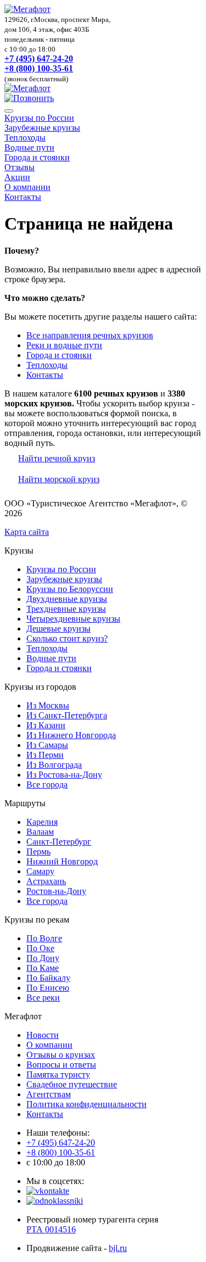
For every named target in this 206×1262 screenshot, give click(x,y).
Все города (47, 784)
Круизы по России (39, 117)
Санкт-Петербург (58, 841)
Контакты (22, 197)
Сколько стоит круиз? (67, 638)
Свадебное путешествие (71, 1084)
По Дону (42, 958)
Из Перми (45, 755)
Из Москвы (47, 705)
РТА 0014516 (51, 1229)
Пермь (38, 851)
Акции (17, 177)
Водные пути (29, 147)
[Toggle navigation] (8, 111)
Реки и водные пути (64, 345)
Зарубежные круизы (42, 127)
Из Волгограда (54, 764)
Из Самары (47, 745)
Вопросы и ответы (61, 1064)
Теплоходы (25, 137)
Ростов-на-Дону (56, 891)
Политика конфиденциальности (86, 1104)
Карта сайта (26, 532)
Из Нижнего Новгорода (71, 735)
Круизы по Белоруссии (69, 589)
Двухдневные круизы (66, 599)
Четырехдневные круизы (73, 618)
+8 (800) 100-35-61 (38, 68)
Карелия (42, 822)
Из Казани (45, 725)
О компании (27, 187)
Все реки (43, 997)
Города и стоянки (37, 157)
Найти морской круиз (58, 479)
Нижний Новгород (62, 861)
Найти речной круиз (56, 458)
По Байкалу (48, 977)
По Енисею (47, 987)
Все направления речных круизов (89, 335)
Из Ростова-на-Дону (64, 774)
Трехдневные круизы (66, 608)
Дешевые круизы (58, 628)
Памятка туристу (58, 1074)
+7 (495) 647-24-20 (38, 58)
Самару (40, 871)
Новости (42, 1035)
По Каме (42, 968)
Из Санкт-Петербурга (66, 715)
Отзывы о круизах (60, 1054)
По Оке (40, 948)
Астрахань (46, 881)
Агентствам (48, 1094)
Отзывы (19, 167)
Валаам (40, 831)
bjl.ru (118, 1248)
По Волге (44, 938)
